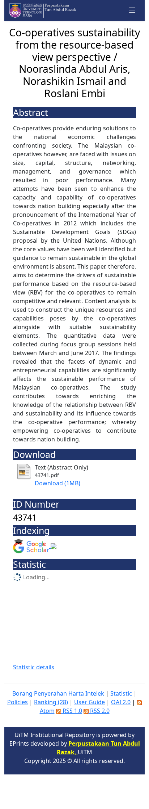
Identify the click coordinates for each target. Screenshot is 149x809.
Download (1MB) (57, 483)
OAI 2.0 (121, 702)
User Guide (89, 702)
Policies (17, 702)
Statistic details (33, 667)
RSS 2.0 (99, 711)
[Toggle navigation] (132, 10)
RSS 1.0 (71, 711)
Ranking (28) (51, 702)
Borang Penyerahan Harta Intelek (58, 693)
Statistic (121, 693)
